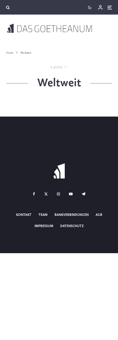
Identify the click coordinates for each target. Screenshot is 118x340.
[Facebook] (34, 194)
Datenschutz (72, 226)
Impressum (43, 226)
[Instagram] (58, 194)
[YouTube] (70, 194)
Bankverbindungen (71, 215)
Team (43, 215)
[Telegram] (83, 194)
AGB (99, 215)
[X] (46, 194)
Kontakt (23, 215)
